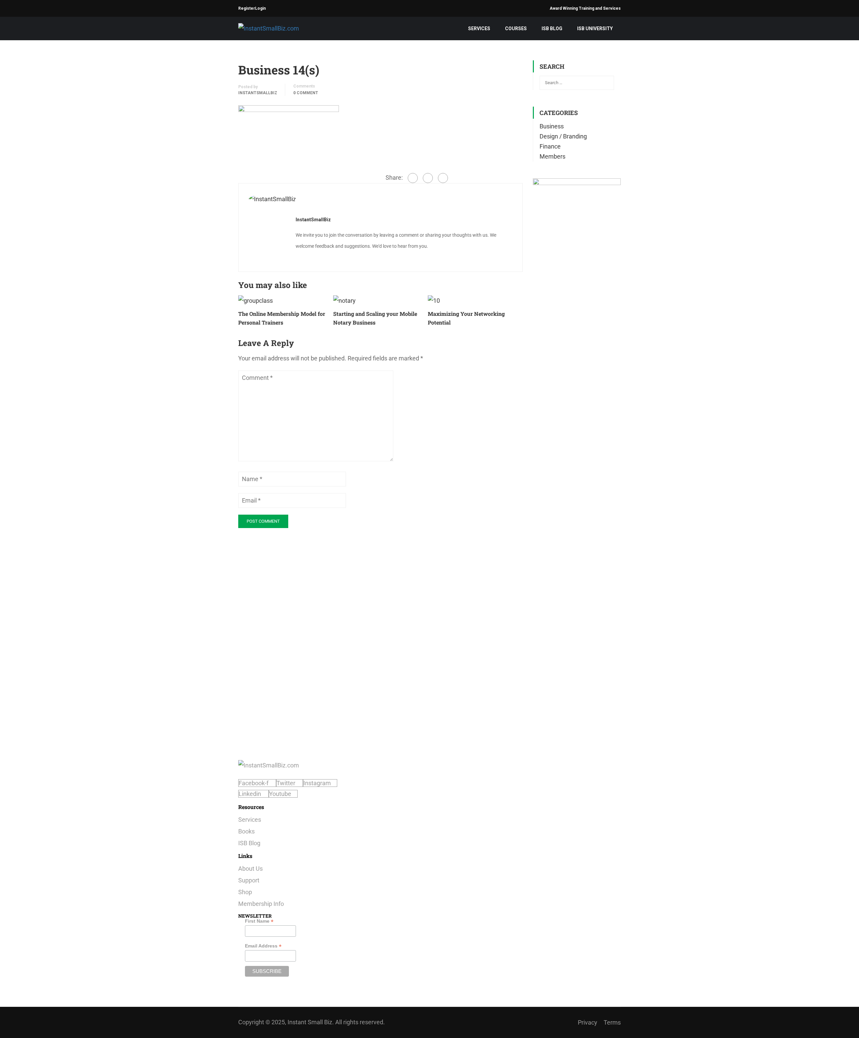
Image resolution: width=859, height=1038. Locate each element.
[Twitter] (428, 178)
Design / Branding (563, 136)
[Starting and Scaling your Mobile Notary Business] (344, 299)
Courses (516, 28)
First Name (259, 921)
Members (552, 156)
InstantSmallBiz (257, 93)
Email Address (263, 946)
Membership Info (261, 903)
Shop (245, 892)
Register (246, 8)
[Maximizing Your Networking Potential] (434, 299)
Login (260, 8)
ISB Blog (552, 28)
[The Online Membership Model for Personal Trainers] (255, 299)
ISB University (595, 28)
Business (552, 126)
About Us (250, 868)
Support (248, 880)
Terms (612, 1022)
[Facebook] (413, 178)
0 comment (305, 93)
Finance (550, 146)
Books (246, 831)
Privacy (587, 1022)
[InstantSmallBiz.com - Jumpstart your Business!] (280, 28)
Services (479, 28)
